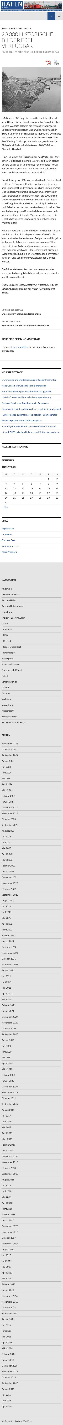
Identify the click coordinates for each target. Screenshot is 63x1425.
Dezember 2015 (10, 1365)
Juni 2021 (6, 982)
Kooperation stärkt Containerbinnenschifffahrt (25, 323)
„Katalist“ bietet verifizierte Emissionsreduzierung (26, 397)
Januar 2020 (8, 1080)
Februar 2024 (8, 795)
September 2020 (10, 1034)
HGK (5, 635)
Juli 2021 (6, 976)
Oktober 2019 (9, 1098)
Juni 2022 (6, 912)
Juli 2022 (6, 906)
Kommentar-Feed (10, 546)
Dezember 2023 (10, 807)
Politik (5, 675)
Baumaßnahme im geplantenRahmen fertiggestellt (27, 391)
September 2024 (10, 755)
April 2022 (7, 923)
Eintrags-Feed (9, 540)
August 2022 (8, 900)
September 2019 (10, 1104)
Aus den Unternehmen (13, 606)
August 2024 (8, 761)
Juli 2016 (6, 1325)
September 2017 (10, 1243)
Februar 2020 (8, 1075)
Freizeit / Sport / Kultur (13, 617)
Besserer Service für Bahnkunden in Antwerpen (25, 403)
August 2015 (8, 1389)
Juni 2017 (6, 1261)
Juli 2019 (6, 1115)
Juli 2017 (6, 1255)
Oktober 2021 (9, 958)
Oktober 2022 (9, 888)
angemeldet (19, 346)
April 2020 (7, 1063)
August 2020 (8, 1040)
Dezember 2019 (10, 1086)
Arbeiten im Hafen (11, 594)
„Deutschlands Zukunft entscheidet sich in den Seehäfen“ (30, 414)
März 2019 (7, 1139)
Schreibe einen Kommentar (45, 52)
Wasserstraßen (22, 28)
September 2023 (10, 825)
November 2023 (10, 813)
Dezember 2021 (10, 947)
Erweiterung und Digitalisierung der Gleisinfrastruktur (29, 379)
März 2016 (7, 1348)
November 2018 (10, 1162)
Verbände (6, 699)
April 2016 (7, 1342)
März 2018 (7, 1208)
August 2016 (8, 1319)
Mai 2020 (6, 1057)
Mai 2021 (6, 987)
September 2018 (10, 1173)
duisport (7, 629)
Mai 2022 (6, 918)
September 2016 (10, 1313)
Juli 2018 (6, 1185)
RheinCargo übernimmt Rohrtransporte (22, 420)
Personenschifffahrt (12, 670)
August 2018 (8, 1179)
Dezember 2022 (10, 877)
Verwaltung (7, 705)
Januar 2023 (8, 871)
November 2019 (10, 1092)
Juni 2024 (6, 772)
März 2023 (7, 859)
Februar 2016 (8, 1354)
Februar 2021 (8, 1005)
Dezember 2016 (10, 1296)
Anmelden (7, 534)
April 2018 (7, 1202)
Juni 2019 (6, 1121)
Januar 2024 (8, 801)
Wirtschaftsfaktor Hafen (14, 722)
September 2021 (10, 964)
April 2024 (7, 784)
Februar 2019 (8, 1144)
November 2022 (10, 883)
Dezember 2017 (10, 1226)
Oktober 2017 (9, 1237)
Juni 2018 (6, 1191)
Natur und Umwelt (11, 664)
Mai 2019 (6, 1127)
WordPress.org (9, 551)
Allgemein (7, 28)
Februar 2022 (8, 935)
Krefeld (7, 641)
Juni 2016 (6, 1330)
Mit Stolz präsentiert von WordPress (17, 1421)
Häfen (5, 623)
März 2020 (7, 1069)
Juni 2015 (6, 1400)
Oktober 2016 (9, 1307)
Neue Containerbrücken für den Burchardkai (24, 385)
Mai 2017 (6, 1266)
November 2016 (10, 1301)
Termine (6, 693)
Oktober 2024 (9, 749)
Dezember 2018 (10, 1156)
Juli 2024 (6, 766)
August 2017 (8, 1249)
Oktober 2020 (9, 1028)
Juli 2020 (6, 1045)
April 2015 (7, 1406)
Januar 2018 (8, 1220)
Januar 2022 (8, 941)
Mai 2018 (6, 1197)
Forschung (7, 612)
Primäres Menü (59, 16)
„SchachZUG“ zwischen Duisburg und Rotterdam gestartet (31, 432)
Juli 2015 (6, 1394)
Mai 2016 (6, 1336)
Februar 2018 (8, 1214)
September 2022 (10, 894)
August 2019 (8, 1109)
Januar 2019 (8, 1150)
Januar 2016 (8, 1359)
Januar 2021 (8, 1011)
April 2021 (7, 993)
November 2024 (10, 743)
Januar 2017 (8, 1290)
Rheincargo (9, 652)
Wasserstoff (8, 710)
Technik (5, 687)
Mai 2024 (6, 778)
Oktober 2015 (9, 1377)
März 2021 (7, 999)
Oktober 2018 (9, 1168)
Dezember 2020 (10, 1016)
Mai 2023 (6, 848)
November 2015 (10, 1371)
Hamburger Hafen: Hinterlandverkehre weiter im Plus (29, 426)
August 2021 (8, 970)
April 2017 (7, 1272)
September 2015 (10, 1383)
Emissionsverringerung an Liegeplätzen (21, 312)
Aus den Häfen (9, 600)
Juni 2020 (6, 1051)
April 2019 (7, 1133)
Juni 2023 (6, 842)
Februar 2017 (8, 1284)
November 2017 (10, 1232)
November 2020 (10, 1022)
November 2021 (10, 952)
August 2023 (8, 830)
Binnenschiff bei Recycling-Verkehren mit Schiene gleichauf (31, 408)
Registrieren (8, 528)
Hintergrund (8, 658)
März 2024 (7, 790)
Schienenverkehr (10, 681)
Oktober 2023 (9, 819)
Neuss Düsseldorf (12, 646)
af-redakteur (22, 52)
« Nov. (5, 507)
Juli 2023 (6, 836)
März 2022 (7, 929)
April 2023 (7, 854)
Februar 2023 (8, 865)
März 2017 (7, 1278)
